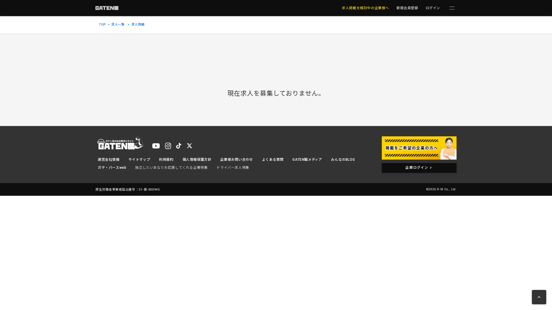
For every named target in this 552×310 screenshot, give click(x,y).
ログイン (433, 8)
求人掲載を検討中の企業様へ (365, 8)
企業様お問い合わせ (236, 160)
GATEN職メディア (307, 160)
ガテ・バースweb (112, 168)
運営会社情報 (109, 160)
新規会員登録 (407, 8)
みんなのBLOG (343, 160)
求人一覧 (117, 24)
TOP (102, 24)
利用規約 (166, 160)
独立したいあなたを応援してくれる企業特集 (171, 168)
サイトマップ (139, 160)
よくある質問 (273, 160)
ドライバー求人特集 (232, 168)
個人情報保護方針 (197, 160)
